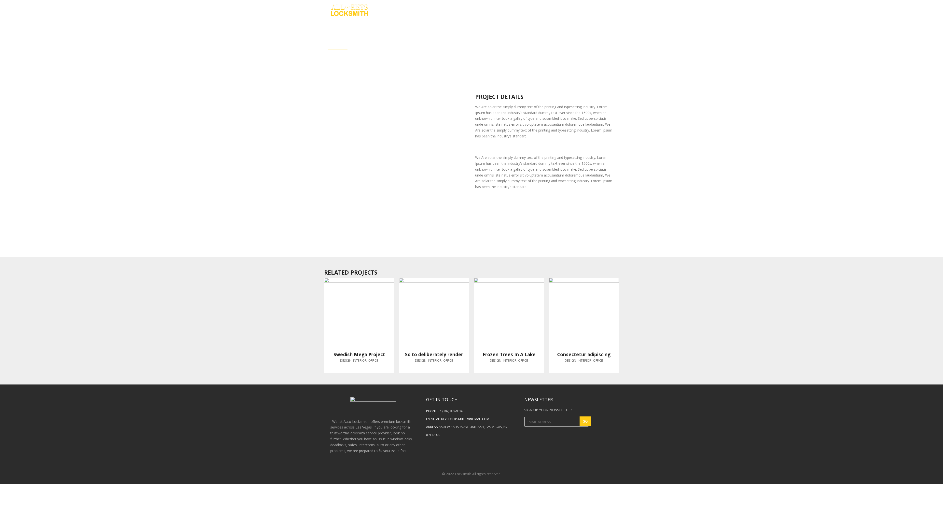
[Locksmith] (349, 9)
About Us (553, 9)
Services (611, 9)
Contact (582, 9)
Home (526, 9)
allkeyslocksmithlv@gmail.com (462, 419)
